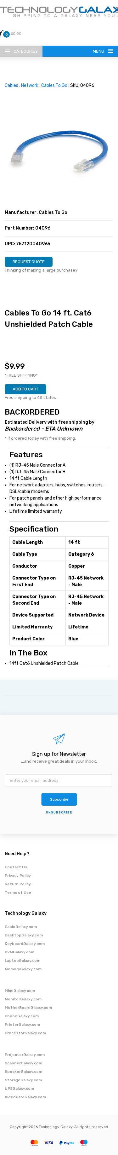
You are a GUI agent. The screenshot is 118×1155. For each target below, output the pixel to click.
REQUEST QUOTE (29, 261)
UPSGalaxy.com (19, 1088)
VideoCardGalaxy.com (25, 1097)
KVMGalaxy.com (19, 952)
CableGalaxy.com (21, 927)
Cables (11, 85)
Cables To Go (54, 85)
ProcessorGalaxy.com (25, 1033)
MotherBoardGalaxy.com (28, 1007)
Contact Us (16, 867)
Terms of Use (18, 892)
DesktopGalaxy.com (24, 935)
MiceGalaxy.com (20, 990)
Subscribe (59, 799)
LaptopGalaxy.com (22, 960)
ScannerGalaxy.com (23, 1063)
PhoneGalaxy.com (22, 1016)
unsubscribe (59, 812)
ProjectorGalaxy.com (25, 1054)
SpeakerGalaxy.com (23, 1071)
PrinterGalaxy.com (22, 1024)
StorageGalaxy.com (23, 1080)
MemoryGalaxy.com (23, 969)
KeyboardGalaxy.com (25, 943)
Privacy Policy (18, 875)
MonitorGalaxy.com (23, 999)
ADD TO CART (25, 389)
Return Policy (18, 884)
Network (29, 85)
